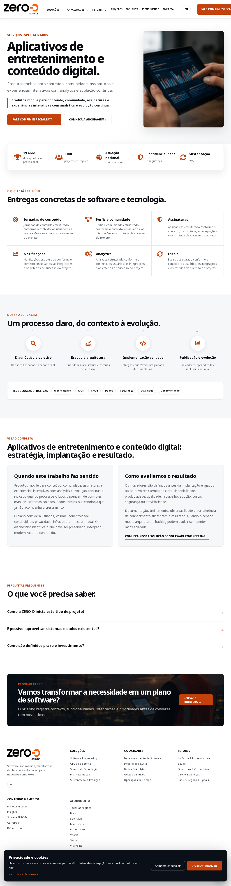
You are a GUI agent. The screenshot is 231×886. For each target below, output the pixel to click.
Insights (132, 9)
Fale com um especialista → (34, 119)
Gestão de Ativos (134, 774)
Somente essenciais (168, 866)
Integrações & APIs (136, 763)
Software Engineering (83, 758)
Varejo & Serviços (189, 774)
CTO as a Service (80, 763)
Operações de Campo (137, 780)
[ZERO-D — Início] (21, 9)
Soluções (55, 9)
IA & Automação (80, 774)
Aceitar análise (204, 865)
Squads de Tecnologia (83, 769)
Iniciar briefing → (192, 700)
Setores (99, 9)
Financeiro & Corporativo (193, 769)
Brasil (73, 813)
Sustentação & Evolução (85, 780)
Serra (73, 840)
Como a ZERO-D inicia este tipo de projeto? (115, 612)
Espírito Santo (78, 829)
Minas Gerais (78, 824)
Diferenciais (14, 828)
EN (186, 9)
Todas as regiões (80, 807)
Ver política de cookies (23, 874)
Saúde (182, 763)
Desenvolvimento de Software (143, 758)
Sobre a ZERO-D (17, 817)
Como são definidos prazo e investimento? (115, 646)
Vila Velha (76, 845)
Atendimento (150, 9)
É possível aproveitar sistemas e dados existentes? (115, 629)
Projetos (116, 9)
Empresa (168, 9)
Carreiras (13, 822)
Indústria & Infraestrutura (194, 758)
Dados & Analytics (135, 769)
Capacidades (78, 9)
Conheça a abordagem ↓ (87, 119)
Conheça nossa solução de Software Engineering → (167, 536)
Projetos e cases (17, 806)
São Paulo (76, 818)
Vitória (74, 834)
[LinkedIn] (10, 784)
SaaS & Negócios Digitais (193, 780)
